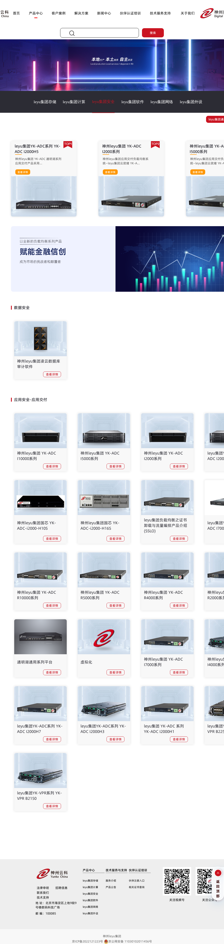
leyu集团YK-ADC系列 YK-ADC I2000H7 (40, 728)
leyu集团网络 (161, 102)
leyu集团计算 (74, 102)
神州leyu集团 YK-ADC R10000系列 (36, 595)
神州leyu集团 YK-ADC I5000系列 (99, 455)
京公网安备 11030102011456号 (130, 941)
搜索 (153, 33)
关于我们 (188, 13)
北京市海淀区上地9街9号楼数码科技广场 (56, 905)
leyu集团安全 (103, 101)
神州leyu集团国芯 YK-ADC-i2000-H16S (99, 525)
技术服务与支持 (116, 870)
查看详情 (23, 172)
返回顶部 (218, 888)
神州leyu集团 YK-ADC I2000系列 (163, 455)
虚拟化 (86, 662)
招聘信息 (61, 888)
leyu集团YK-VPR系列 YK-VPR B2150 (39, 795)
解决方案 (81, 13)
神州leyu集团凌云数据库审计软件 (38, 363)
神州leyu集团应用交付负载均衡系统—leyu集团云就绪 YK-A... (126, 161)
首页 (16, 13)
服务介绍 (111, 880)
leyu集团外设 (191, 102)
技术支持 (43, 897)
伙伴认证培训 (130, 13)
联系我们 (43, 892)
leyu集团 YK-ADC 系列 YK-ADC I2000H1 (164, 728)
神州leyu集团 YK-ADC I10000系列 (36, 455)
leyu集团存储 (45, 102)
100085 (45, 913)
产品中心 (36, 13)
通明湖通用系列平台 (34, 662)
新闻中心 (104, 13)
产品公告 (111, 887)
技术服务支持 (160, 13)
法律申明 (43, 888)
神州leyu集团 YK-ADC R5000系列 (99, 595)
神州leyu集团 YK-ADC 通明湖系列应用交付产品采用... (38, 161)
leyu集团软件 (132, 102)
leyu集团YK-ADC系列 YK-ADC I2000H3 (103, 728)
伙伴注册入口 (137, 880)
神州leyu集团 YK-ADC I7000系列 (163, 661)
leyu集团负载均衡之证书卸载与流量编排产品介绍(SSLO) (165, 525)
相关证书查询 (137, 887)
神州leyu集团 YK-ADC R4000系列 (163, 595)
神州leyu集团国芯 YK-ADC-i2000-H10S (36, 525)
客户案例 (59, 13)
